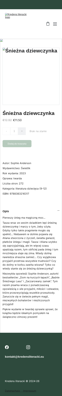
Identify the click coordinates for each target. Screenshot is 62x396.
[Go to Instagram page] (28, 347)
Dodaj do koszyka (17, 143)
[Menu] (55, 24)
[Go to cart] (48, 24)
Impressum (29, 390)
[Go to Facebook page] (7, 347)
